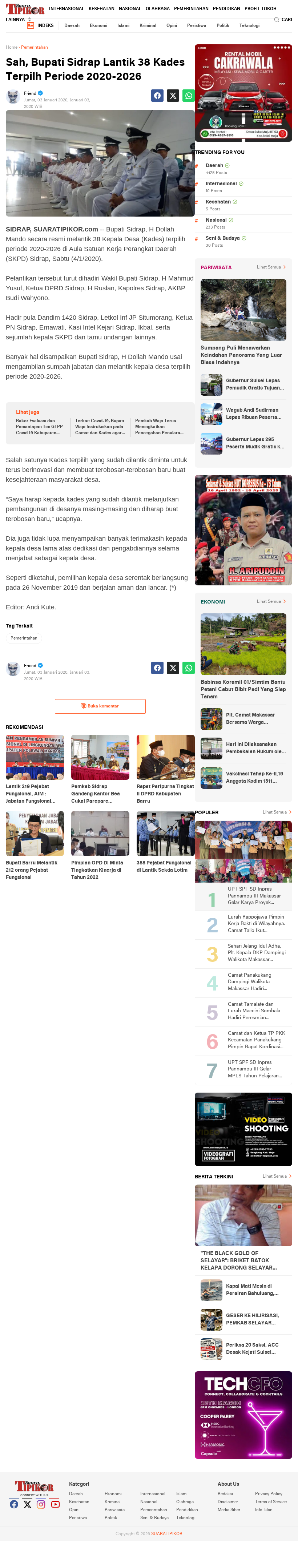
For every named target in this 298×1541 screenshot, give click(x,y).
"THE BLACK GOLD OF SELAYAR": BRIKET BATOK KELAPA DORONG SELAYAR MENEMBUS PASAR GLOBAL (238, 1261)
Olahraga (158, 9)
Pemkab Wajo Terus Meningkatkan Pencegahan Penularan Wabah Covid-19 (159, 427)
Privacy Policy (268, 1494)
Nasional (130, 9)
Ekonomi (98, 26)
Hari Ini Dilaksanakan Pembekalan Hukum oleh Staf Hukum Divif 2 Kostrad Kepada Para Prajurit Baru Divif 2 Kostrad (255, 749)
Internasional (66, 9)
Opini (171, 26)
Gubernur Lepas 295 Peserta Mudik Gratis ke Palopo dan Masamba (254, 444)
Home (11, 47)
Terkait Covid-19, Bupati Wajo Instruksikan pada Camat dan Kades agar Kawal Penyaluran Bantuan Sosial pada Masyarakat (99, 427)
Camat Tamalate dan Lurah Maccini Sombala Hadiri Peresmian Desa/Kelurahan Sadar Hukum (254, 1012)
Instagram (41, 1513)
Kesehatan (101, 9)
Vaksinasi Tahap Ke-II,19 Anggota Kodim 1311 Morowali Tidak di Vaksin (255, 778)
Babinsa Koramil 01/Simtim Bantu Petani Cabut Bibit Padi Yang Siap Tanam (243, 689)
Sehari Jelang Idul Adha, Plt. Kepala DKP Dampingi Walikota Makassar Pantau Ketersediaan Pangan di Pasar (257, 954)
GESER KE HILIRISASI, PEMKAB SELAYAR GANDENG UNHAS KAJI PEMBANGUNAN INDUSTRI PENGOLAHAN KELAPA (254, 1320)
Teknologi (249, 26)
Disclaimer (228, 1502)
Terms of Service (271, 1502)
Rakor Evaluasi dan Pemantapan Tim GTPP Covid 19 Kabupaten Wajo (39, 427)
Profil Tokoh (261, 9)
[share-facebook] (157, 95)
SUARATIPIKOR (166, 1534)
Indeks (45, 26)
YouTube (54, 1513)
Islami (123, 26)
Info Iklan (264, 1510)
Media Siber (229, 1510)
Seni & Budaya (223, 238)
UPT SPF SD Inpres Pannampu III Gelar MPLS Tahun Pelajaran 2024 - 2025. (253, 1070)
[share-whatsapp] (188, 95)
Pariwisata (115, 1510)
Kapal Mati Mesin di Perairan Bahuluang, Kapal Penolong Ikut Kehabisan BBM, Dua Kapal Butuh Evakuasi (251, 1291)
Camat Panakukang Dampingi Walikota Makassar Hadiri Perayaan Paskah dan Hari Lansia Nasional (252, 983)
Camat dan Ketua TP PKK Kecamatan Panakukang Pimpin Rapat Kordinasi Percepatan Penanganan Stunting (256, 1041)
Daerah (72, 26)
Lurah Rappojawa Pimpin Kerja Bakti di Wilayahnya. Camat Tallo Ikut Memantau (256, 925)
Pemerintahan (191, 9)
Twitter (27, 1513)
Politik (223, 26)
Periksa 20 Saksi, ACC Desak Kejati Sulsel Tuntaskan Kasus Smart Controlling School (254, 1349)
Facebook (14, 1513)
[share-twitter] (173, 95)
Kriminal (148, 26)
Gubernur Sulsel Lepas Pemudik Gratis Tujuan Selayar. (253, 385)
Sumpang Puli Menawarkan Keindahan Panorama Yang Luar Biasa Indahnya (241, 355)
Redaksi (225, 1494)
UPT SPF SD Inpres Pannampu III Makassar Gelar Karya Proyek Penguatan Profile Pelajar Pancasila (256, 897)
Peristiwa (196, 26)
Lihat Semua (269, 267)
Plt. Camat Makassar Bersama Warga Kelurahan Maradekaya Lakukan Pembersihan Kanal (253, 719)
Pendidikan (226, 9)
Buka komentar (103, 706)
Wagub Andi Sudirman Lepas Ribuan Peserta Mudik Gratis (252, 414)
